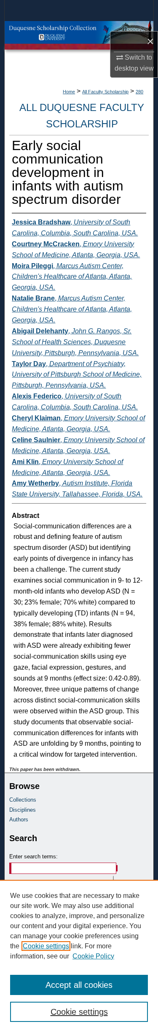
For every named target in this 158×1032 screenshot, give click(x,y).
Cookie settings (46, 946)
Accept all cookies (79, 985)
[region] (79, 956)
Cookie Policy (93, 956)
